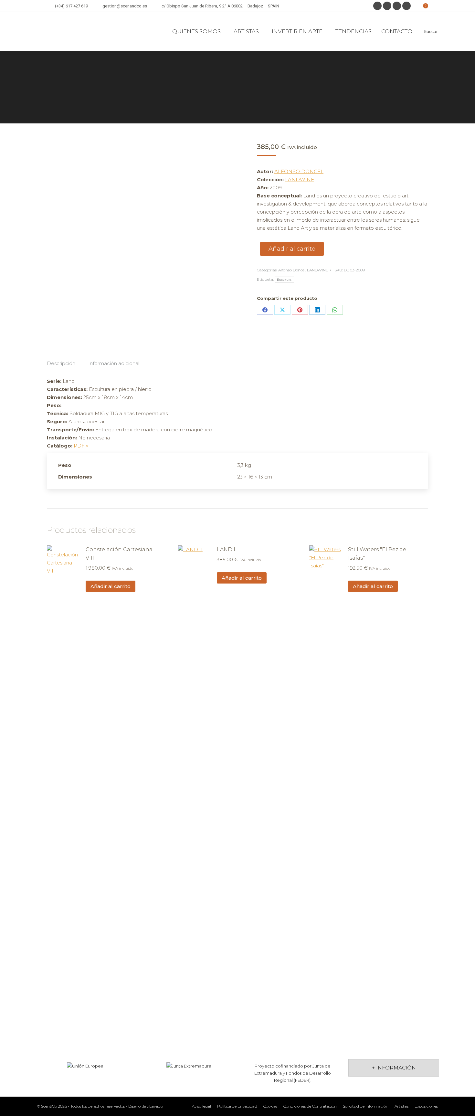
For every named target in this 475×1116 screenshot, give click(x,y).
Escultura (284, 279)
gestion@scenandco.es (124, 6)
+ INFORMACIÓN (394, 1068)
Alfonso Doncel (291, 270)
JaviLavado (152, 1106)
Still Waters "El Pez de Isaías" (377, 553)
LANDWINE (299, 179)
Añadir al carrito (292, 248)
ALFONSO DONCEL (298, 171)
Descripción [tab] (61, 363)
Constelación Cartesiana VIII (119, 553)
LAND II (227, 549)
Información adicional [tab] (113, 363)
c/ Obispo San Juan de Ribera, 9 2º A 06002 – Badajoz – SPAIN (220, 6)
